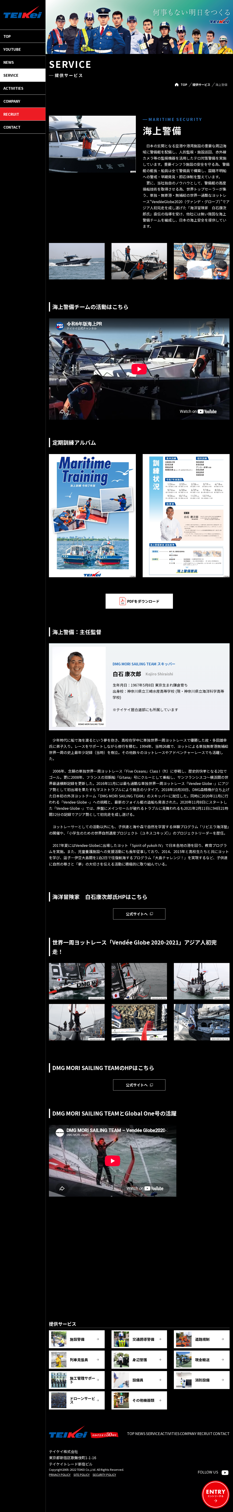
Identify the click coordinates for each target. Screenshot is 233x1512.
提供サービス (201, 84)
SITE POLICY (81, 1474)
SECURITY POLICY (104, 1474)
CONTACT (221, 1433)
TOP (184, 84)
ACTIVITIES (170, 1433)
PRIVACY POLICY (60, 1474)
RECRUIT (205, 1433)
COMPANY (188, 1433)
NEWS (140, 1433)
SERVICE (153, 1433)
